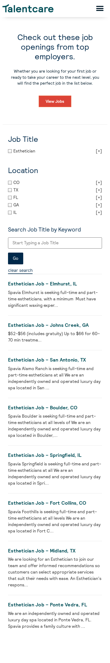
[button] (100, 8)
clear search (20, 270)
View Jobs (55, 101)
